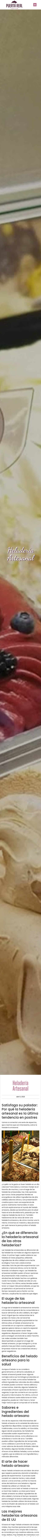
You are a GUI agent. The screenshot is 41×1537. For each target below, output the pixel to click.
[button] (34, 4)
